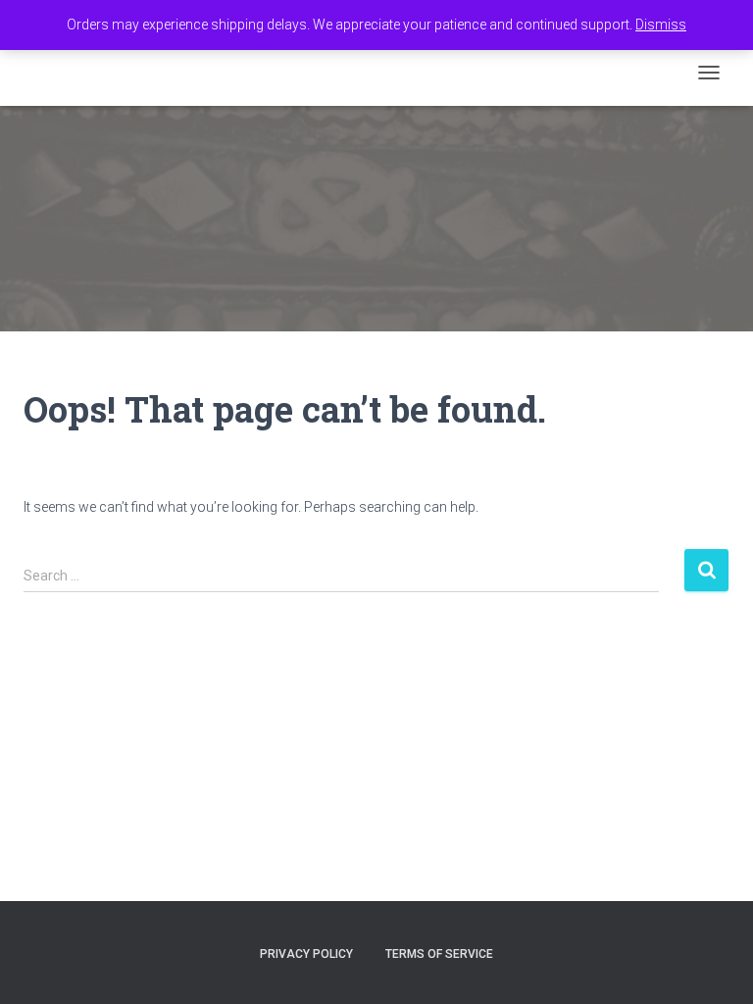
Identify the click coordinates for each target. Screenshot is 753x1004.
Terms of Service (439, 954)
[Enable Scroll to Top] (714, 964)
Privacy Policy (306, 954)
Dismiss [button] (660, 24)
